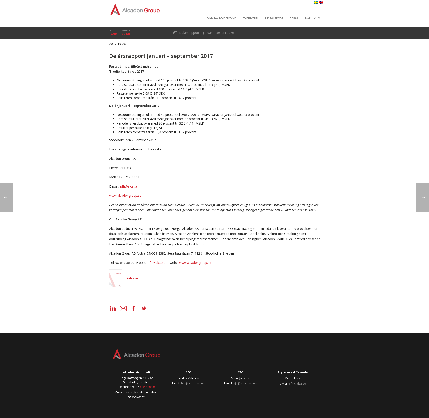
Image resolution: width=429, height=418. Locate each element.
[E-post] (123, 308)
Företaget (251, 17)
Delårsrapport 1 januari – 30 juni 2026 (206, 32)
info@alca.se (156, 262)
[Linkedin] (112, 308)
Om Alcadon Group (221, 17)
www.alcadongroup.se (195, 262)
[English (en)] (321, 2)
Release (132, 278)
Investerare (274, 17)
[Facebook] (133, 308)
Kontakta (312, 17)
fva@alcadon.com (193, 383)
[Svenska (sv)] (316, 2)
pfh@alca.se (297, 384)
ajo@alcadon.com (245, 383)
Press (294, 17)
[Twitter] (143, 308)
